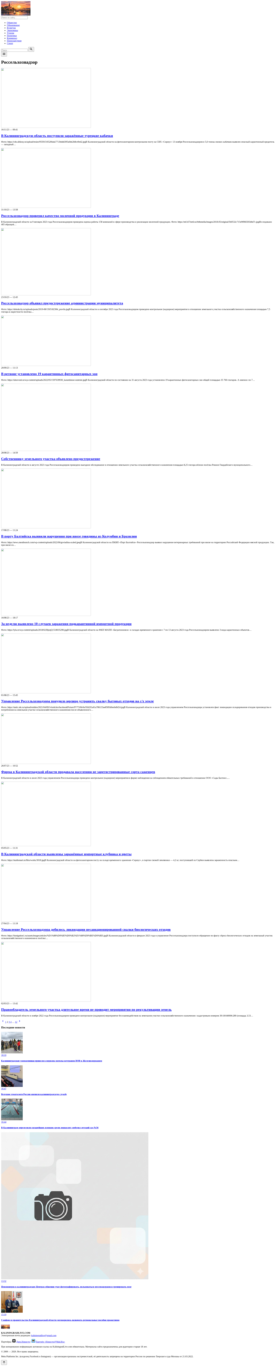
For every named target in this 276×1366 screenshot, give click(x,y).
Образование (13, 25)
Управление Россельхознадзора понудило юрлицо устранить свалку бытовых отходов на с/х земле (77, 701)
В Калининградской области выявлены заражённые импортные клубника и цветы (66, 854)
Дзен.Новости (23, 1342)
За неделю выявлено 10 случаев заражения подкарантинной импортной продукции (66, 624)
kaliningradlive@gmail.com (43, 1335)
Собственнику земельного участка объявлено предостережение (50, 459)
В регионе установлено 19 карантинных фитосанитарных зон (49, 374)
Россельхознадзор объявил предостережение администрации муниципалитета (62, 303)
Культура (11, 28)
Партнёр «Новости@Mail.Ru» (50, 1342)
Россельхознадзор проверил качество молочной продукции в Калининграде (60, 216)
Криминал (12, 38)
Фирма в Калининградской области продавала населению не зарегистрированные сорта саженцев (78, 772)
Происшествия (14, 41)
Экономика (12, 30)
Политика (12, 35)
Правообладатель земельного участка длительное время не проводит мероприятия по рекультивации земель (86, 1009)
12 (16, 1022)
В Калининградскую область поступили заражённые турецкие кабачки (57, 136)
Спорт (10, 43)
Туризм (10, 33)
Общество (12, 22)
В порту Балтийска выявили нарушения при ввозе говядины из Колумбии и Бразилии (69, 536)
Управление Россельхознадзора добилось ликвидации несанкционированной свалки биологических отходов (86, 929)
